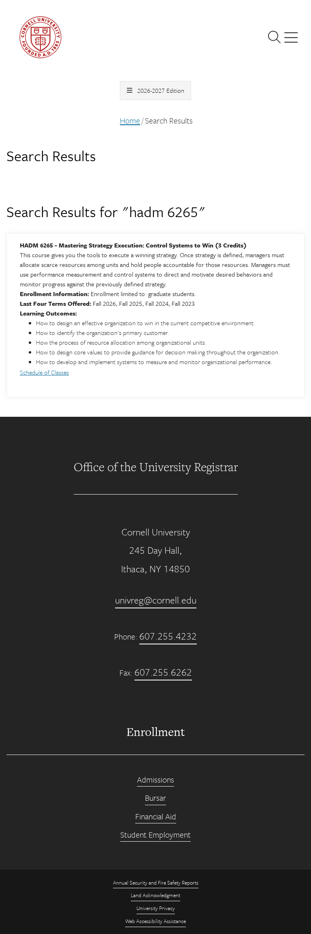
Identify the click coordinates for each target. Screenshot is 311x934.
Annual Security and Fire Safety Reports (155, 883)
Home (130, 120)
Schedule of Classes (44, 372)
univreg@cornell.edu (155, 600)
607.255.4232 (168, 636)
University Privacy (155, 908)
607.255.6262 (163, 672)
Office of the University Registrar (156, 466)
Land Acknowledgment (155, 895)
